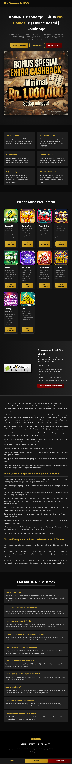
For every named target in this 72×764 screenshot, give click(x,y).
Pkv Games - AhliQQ (16, 3)
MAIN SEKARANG (10, 244)
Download (60, 760)
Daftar (36, 760)
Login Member (37, 45)
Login (12, 761)
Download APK (54, 45)
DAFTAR (32, 744)
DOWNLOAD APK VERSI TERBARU (51, 386)
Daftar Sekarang (19, 45)
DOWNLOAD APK (44, 744)
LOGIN (23, 744)
